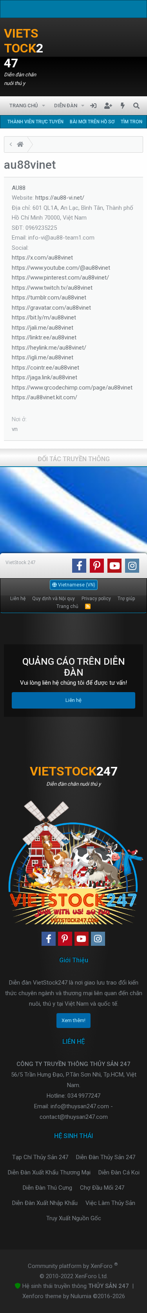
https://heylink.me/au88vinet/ (49, 347)
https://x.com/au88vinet (42, 257)
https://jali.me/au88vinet (42, 327)
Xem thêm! (73, 1020)
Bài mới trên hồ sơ (92, 121)
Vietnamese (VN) (76, 585)
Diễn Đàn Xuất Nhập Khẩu (45, 1203)
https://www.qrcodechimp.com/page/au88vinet (72, 387)
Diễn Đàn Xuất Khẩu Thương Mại (49, 1172)
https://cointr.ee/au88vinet (45, 367)
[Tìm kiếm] (136, 105)
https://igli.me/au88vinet (42, 357)
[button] (44, 105)
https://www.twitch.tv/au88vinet (52, 287)
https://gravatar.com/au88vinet (51, 307)
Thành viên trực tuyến (35, 121)
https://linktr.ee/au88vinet (44, 337)
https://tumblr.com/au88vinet (49, 297)
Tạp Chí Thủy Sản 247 (40, 1157)
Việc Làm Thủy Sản (110, 1203)
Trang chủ (23, 105)
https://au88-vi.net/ (59, 197)
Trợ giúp (126, 598)
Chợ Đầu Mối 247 (102, 1187)
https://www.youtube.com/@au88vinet (61, 267)
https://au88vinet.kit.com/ (44, 397)
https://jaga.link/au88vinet (44, 377)
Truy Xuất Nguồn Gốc (73, 1218)
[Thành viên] (20, 145)
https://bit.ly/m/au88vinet (44, 317)
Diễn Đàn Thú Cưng (47, 1187)
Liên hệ (17, 598)
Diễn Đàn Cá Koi (119, 1172)
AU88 (18, 187)
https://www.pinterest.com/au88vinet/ (60, 277)
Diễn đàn (65, 105)
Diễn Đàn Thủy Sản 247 (105, 1157)
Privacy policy (96, 598)
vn (15, 429)
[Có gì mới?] (123, 105)
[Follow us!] (79, 566)
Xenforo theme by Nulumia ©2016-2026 (73, 1296)
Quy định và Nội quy (53, 598)
